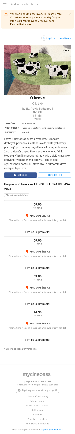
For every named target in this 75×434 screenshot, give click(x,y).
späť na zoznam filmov (59, 38)
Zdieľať (23, 175)
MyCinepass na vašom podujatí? (39, 390)
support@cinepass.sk (52, 429)
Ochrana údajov (37, 401)
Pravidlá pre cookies (37, 419)
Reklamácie (37, 410)
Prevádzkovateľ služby (37, 405)
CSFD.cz (52, 175)
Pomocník (37, 414)
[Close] (69, 14)
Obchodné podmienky (37, 396)
